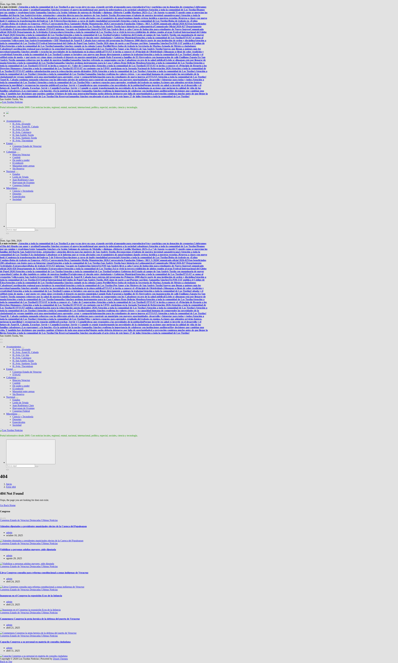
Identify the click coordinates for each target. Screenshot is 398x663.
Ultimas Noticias (49, 520)
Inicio (9, 484)
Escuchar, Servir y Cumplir (72, 85)
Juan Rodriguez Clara (23, 179)
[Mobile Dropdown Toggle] (23, 121)
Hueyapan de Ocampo (23, 182)
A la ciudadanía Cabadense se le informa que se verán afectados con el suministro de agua (76, 18)
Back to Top (6, 661)
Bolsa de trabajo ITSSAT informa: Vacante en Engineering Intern (63, 29)
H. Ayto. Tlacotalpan (22, 140)
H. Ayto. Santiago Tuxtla (24, 137)
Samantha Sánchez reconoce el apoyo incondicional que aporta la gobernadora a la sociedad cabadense (93, 9)
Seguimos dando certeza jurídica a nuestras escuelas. (150, 18)
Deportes (16, 193)
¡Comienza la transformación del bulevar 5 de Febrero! (34, 21)
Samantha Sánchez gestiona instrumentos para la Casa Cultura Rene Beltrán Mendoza (100, 63)
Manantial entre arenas (23, 165)
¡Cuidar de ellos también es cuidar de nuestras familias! (40, 37)
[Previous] (1, 518)
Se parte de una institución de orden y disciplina (169, 40)
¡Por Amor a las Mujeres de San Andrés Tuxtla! (138, 49)
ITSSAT (16, 149)
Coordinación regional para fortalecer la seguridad (38, 49)
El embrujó (17, 163)
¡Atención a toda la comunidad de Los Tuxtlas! (42, 7)
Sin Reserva (18, 168)
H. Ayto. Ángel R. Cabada (25, 126)
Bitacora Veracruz (21, 154)
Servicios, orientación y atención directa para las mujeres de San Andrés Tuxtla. (74, 15)
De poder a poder (21, 160)
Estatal (9, 143)
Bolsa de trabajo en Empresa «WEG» (29, 23)
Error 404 (11, 487)
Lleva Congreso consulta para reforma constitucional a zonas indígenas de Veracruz (44, 572)
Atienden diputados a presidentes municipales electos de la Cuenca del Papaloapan (43, 526)
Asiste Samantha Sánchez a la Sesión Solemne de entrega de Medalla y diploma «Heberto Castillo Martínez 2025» (88, 12)
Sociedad (16, 199)
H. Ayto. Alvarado (21, 123)
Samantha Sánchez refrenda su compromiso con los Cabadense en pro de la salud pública (117, 60)
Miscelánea (11, 188)
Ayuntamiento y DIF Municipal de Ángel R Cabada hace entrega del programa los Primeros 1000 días (90, 40)
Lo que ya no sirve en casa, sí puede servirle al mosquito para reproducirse (106, 7)
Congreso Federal (21, 185)
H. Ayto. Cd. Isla (20, 129)
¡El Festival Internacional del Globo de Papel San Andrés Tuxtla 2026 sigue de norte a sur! (83, 43)
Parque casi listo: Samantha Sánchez (149, 43)
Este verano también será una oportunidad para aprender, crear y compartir (52, 77)
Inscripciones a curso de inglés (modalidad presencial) (91, 21)
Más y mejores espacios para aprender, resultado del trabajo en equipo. (123, 82)
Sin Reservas (61, 96)
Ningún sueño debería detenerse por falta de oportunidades (120, 93)
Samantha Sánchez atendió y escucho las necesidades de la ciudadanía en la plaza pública (56, 51)
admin (9, 532)
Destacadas (35, 520)
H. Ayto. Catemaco (21, 132)
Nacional (10, 171)
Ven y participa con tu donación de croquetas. (170, 7)
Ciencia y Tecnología (22, 191)
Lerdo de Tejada (20, 177)
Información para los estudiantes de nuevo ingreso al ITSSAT (125, 77)
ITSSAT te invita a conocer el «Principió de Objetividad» (133, 51)
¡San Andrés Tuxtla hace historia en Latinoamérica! (127, 26)
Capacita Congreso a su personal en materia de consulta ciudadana (35, 641)
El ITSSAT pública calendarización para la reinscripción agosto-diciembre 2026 (55, 71)
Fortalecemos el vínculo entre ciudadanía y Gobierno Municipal (102, 37)
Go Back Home (8, 505)
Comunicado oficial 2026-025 (173, 23)
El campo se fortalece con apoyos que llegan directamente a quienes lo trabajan (101, 54)
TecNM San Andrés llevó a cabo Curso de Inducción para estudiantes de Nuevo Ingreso (144, 29)
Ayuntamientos (13, 121)
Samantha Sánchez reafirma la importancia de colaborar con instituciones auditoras (126, 91)
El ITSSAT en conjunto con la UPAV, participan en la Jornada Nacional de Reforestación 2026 (121, 68)
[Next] (4, 518)
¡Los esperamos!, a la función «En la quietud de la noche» (51, 91)
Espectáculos (18, 196)
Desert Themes (60, 658)
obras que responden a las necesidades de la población (115, 85)
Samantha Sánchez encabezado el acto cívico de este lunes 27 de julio (104, 96)
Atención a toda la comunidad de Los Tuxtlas (76, 26)
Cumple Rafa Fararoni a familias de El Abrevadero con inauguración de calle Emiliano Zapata (147, 57)
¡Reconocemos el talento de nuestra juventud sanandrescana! (148, 15)
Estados (16, 174)
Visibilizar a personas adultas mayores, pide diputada (28, 549)
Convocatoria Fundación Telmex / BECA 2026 (133, 23)
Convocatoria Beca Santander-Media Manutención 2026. (79, 23)
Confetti (16, 157)
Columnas (11, 151)
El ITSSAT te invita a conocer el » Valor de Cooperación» (66, 65)
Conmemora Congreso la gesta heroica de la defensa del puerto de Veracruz (40, 618)
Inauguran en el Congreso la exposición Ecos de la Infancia (31, 595)
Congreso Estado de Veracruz (27, 146)
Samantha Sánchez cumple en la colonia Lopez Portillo (82, 46)
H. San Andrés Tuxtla (23, 135)
